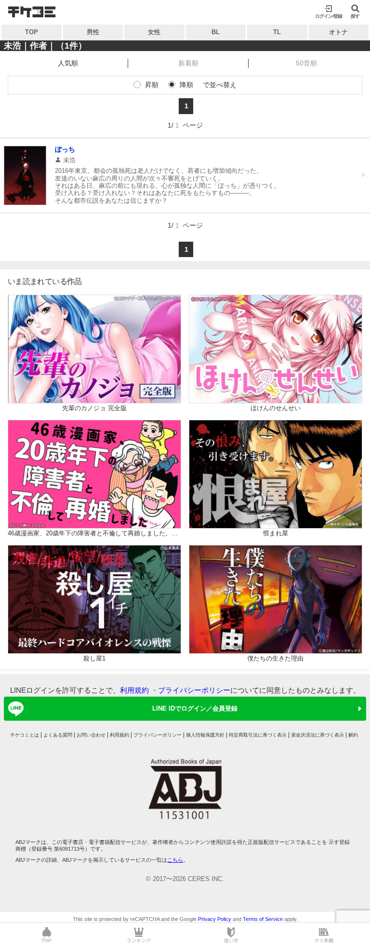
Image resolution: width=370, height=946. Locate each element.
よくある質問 (57, 735)
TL (277, 32)
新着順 (188, 63)
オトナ (338, 32)
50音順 (306, 63)
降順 (186, 85)
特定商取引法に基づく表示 (258, 735)
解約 (353, 735)
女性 (154, 32)
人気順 (68, 63)
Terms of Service (263, 919)
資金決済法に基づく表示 (317, 735)
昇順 (152, 85)
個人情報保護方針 (205, 735)
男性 (93, 32)
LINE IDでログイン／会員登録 (195, 708)
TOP (31, 32)
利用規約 (134, 690)
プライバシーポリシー (194, 690)
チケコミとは (24, 735)
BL (215, 32)
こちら (175, 860)
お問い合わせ (91, 735)
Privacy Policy (214, 919)
